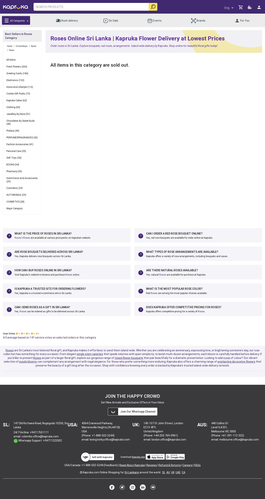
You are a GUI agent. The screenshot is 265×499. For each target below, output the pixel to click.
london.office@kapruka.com (169, 439)
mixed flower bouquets (129, 357)
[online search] (153, 7)
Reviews (151, 465)
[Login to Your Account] (259, 8)
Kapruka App (138, 457)
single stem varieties (90, 354)
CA (183, 472)
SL (163, 472)
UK (172, 472)
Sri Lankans (132, 472)
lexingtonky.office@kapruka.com (110, 439)
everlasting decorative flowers (236, 361)
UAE (178, 472)
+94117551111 (39, 432)
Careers (187, 465)
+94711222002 (52, 440)
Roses (18, 237)
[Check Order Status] (250, 8)
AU (168, 472)
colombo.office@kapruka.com (40, 436)
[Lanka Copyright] (81, 472)
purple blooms (28, 361)
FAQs (197, 465)
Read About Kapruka (132, 465)
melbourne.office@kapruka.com (239, 439)
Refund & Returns (170, 465)
